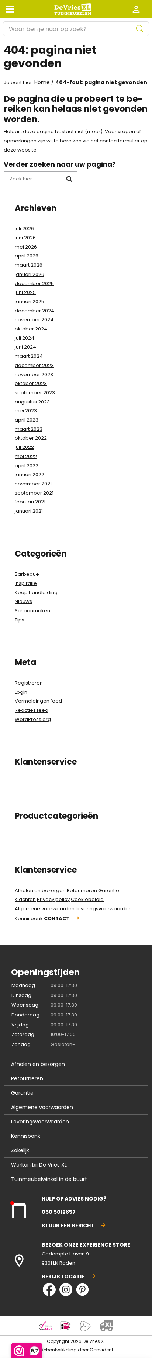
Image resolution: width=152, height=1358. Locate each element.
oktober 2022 (31, 437)
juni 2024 (25, 346)
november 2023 (34, 374)
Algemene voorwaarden (45, 908)
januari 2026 (29, 274)
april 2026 (26, 255)
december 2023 (34, 365)
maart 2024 (29, 356)
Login (21, 692)
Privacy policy (53, 899)
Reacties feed (31, 710)
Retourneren (82, 890)
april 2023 (26, 419)
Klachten (25, 899)
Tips (19, 619)
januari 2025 (29, 301)
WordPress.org (33, 719)
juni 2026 (25, 237)
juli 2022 (24, 447)
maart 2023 (28, 429)
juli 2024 (24, 338)
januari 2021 (29, 511)
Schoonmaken (32, 610)
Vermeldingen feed (38, 700)
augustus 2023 (32, 401)
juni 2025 (25, 292)
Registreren (29, 682)
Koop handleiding (36, 592)
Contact (56, 918)
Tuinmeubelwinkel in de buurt (49, 1179)
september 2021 (34, 492)
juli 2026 (24, 228)
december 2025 (34, 283)
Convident (101, 1350)
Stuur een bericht (68, 1225)
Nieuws (23, 601)
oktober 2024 (31, 328)
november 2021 (33, 483)
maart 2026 (28, 265)
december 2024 (34, 310)
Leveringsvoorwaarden (104, 908)
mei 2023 (26, 410)
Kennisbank (29, 918)
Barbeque (27, 574)
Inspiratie (26, 583)
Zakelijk (20, 1150)
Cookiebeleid (87, 899)
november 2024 (34, 319)
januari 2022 (29, 474)
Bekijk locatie (63, 1276)
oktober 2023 (31, 383)
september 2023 (35, 392)
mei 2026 (26, 246)
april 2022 (26, 465)
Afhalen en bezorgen (40, 890)
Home (42, 82)
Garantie (108, 890)
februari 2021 (30, 501)
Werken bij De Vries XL (39, 1164)
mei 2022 (26, 456)
